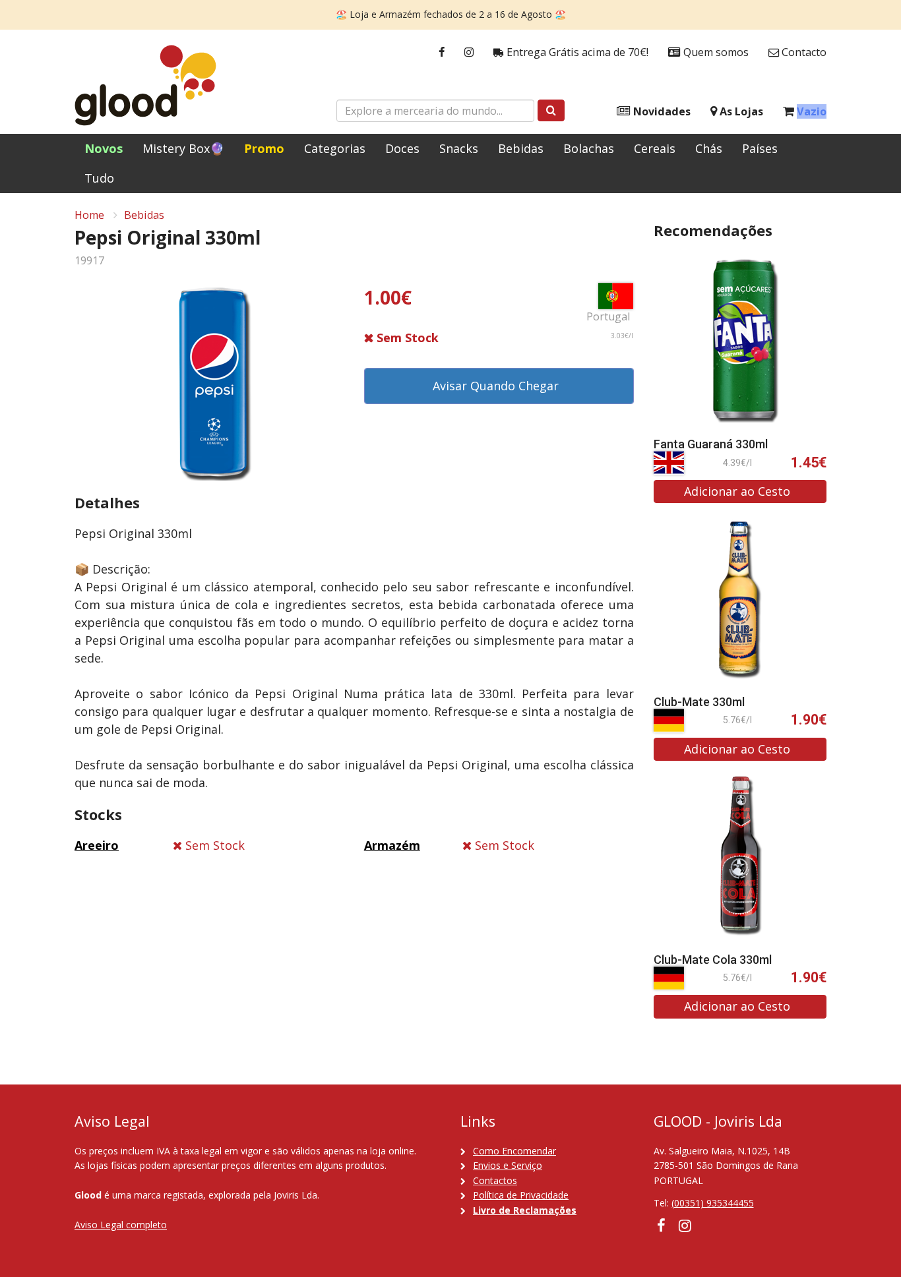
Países (760, 148)
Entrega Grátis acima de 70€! (576, 52)
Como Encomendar (514, 1150)
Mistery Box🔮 (183, 148)
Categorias (334, 148)
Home (89, 215)
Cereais (654, 148)
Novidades (661, 111)
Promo (264, 148)
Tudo (99, 178)
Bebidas (521, 148)
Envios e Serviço (507, 1165)
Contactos (495, 1180)
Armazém (392, 845)
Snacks (458, 148)
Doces (402, 148)
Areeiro (97, 845)
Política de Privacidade (521, 1195)
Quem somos (715, 52)
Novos (103, 148)
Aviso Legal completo (121, 1224)
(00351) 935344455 (712, 1203)
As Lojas (740, 111)
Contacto (802, 52)
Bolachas (588, 148)
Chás (708, 148)
